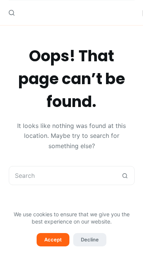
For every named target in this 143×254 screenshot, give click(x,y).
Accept (53, 239)
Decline (90, 239)
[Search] (11, 13)
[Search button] (125, 175)
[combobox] (62, 175)
